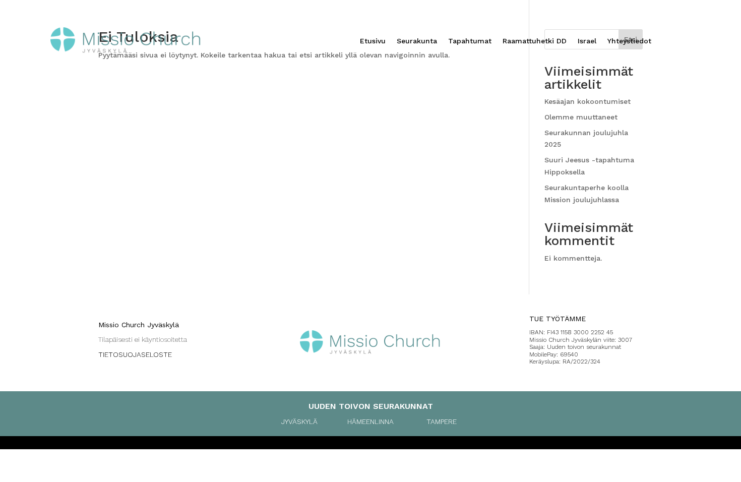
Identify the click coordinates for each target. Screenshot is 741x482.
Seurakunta (417, 41)
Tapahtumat (469, 41)
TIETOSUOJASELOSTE (135, 354)
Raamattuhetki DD (535, 41)
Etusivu (373, 41)
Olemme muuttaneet (581, 117)
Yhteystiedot (629, 41)
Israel (587, 41)
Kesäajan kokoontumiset (587, 101)
